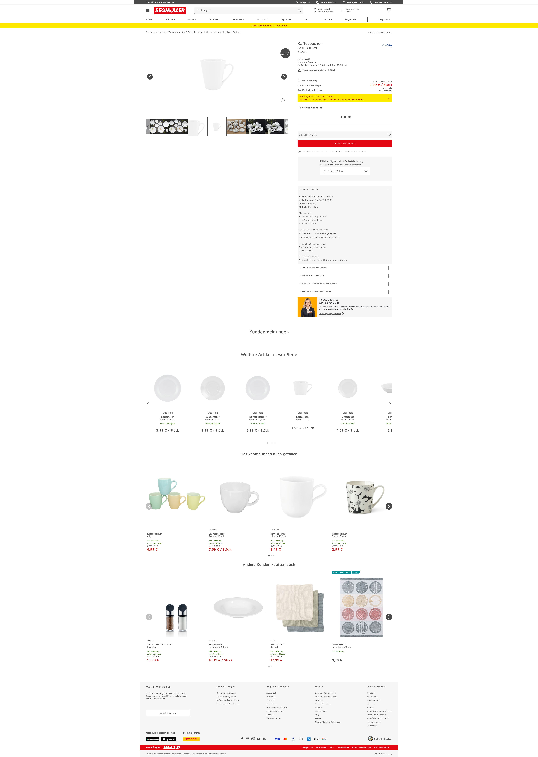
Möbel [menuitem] (149, 19)
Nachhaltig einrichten (376, 714)
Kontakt (318, 700)
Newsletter (271, 704)
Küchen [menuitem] (170, 19)
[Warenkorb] (389, 10)
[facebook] (242, 739)
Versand (387, 90)
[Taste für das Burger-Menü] (147, 10)
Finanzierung (321, 711)
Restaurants (372, 696)
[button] (283, 100)
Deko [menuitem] (307, 19)
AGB (332, 747)
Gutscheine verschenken (277, 707)
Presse (318, 718)
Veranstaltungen (273, 718)
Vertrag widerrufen (381, 754)
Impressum (321, 747)
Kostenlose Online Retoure (228, 704)
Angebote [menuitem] (351, 19)
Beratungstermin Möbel (325, 693)
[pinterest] (247, 739)
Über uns (371, 704)
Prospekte (305, 2)
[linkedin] (264, 739)
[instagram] (253, 739)
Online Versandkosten (226, 693)
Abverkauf (271, 693)
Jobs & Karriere (373, 700)
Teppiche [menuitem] (286, 19)
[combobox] (345, 134)
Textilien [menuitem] (238, 19)
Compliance (372, 725)
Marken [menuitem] (327, 19)
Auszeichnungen (374, 722)
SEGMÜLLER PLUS (383, 2)
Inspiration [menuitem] (385, 19)
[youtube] (258, 739)
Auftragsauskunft (355, 2)
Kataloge (270, 714)
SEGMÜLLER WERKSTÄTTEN (379, 711)
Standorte (371, 693)
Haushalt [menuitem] (262, 19)
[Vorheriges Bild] (150, 77)
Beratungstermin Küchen (326, 696)
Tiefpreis (270, 700)
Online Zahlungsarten (226, 696)
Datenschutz (343, 747)
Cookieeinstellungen (361, 747)
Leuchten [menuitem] (214, 19)
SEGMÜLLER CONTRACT (378, 718)
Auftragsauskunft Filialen (227, 700)
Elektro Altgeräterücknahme (327, 722)
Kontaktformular (322, 704)
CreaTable (302, 52)
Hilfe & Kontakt (328, 2)
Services (319, 707)
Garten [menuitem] (191, 19)
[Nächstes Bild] (284, 77)
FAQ (317, 714)
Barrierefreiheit (381, 747)
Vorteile (370, 707)
